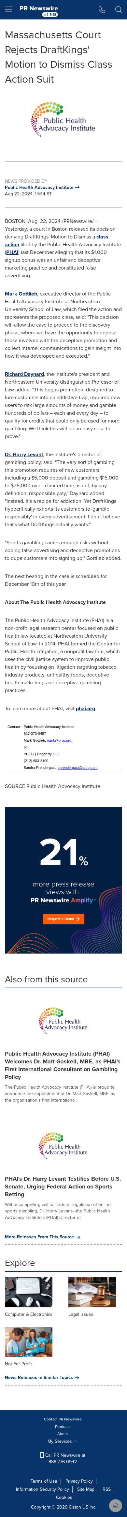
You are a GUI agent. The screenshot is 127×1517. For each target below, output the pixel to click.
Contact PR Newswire (63, 1419)
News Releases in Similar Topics (39, 1377)
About (62, 1434)
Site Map (85, 1489)
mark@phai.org (59, 740)
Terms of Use (44, 1481)
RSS (107, 1489)
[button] (63, 119)
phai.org (85, 708)
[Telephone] (102, 9)
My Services (60, 1441)
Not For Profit (18, 1364)
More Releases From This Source (39, 1237)
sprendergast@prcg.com (77, 768)
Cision (75, 1507)
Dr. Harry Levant (24, 454)
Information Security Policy (42, 1489)
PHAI (12, 252)
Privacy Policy (79, 1481)
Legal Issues (80, 1314)
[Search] (118, 9)
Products (63, 1427)
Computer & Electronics (28, 1314)
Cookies (64, 1497)
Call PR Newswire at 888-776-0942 (64, 1458)
